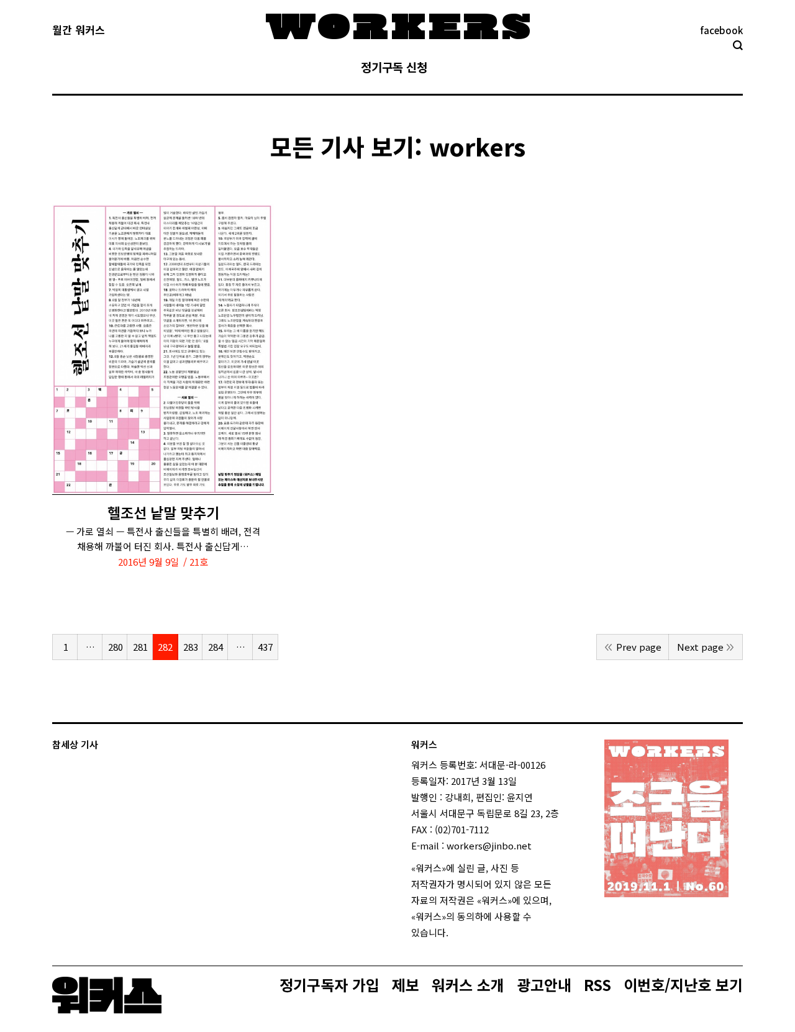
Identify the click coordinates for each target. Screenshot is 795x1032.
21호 (198, 561)
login (459, 932)
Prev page (638, 646)
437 (265, 646)
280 (115, 646)
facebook (721, 30)
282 (165, 646)
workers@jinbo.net (489, 845)
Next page (700, 646)
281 (140, 646)
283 (190, 646)
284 (215, 646)
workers (477, 146)
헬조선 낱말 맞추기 (163, 512)
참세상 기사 (75, 744)
